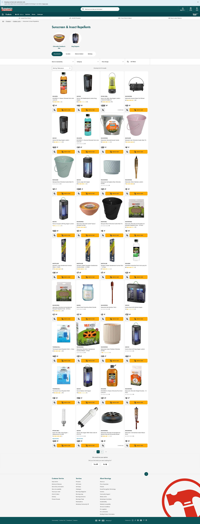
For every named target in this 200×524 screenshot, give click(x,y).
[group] (73, 53)
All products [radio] (57, 54)
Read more (45, 4)
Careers (75, 520)
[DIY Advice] (19, 14)
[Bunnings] (6, 10)
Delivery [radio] (90, 54)
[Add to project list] (54, 110)
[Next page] (106, 452)
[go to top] (146, 474)
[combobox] (100, 9)
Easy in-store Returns (175, 18)
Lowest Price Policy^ (26, 18)
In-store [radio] (68, 54)
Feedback (69, 520)
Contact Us (62, 520)
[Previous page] (94, 452)
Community (55, 520)
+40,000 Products (76, 18)
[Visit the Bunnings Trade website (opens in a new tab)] (195, 14)
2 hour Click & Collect (125, 18)
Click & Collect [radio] (79, 54)
